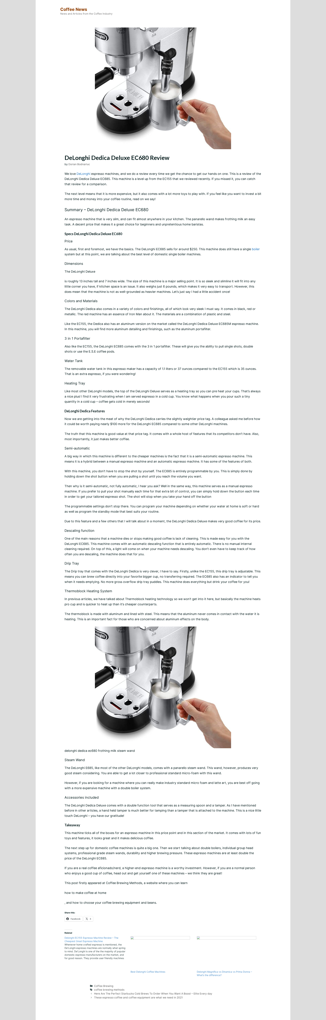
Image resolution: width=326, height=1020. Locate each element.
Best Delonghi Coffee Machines (148, 971)
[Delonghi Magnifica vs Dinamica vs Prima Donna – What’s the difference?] (228, 953)
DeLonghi (83, 174)
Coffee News (73, 9)
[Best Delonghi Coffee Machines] (162, 953)
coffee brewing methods (109, 989)
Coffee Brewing (103, 986)
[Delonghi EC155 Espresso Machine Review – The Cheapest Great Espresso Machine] (98, 948)
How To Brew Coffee (166, 1014)
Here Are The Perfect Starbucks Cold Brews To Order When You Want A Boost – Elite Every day (153, 993)
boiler (256, 249)
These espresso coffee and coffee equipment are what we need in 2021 (138, 997)
